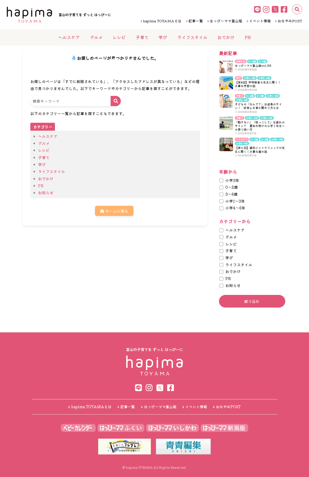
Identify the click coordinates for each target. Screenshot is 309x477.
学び (163, 37)
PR (248, 37)
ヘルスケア (69, 37)
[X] (275, 9)
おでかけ (226, 37)
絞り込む (252, 301)
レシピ (119, 37)
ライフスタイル (192, 37)
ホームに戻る (116, 211)
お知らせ (45, 192)
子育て (142, 37)
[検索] (297, 9)
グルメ (96, 37)
